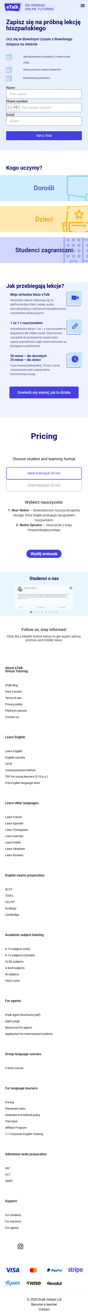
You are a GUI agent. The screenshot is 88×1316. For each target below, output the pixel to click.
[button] (82, 5)
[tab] (44, 473)
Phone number (17, 105)
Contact (44, 1309)
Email (10, 115)
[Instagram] (20, 1246)
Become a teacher (44, 1304)
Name (10, 88)
